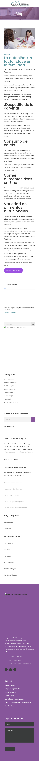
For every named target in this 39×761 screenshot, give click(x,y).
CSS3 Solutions (9, 543)
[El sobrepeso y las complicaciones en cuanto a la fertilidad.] (19, 296)
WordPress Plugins (10, 569)
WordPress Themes (10, 575)
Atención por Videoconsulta (14, 699)
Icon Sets (7, 550)
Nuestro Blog (9, 706)
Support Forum (9, 449)
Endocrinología (9, 382)
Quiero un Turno (13, 270)
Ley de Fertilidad (10, 692)
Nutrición (7, 54)
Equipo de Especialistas (12, 689)
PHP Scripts (7, 556)
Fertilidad (7, 312)
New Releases (8, 522)
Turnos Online (9, 696)
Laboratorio (8, 392)
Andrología (8, 379)
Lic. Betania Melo (26, 263)
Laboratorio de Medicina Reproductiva (18, 702)
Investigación (9, 389)
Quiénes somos (10, 685)
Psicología (8, 399)
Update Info (7, 529)
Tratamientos (9, 402)
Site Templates (9, 562)
